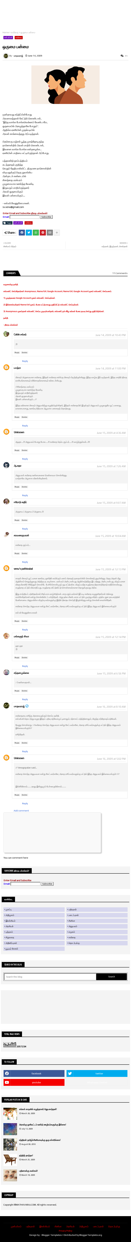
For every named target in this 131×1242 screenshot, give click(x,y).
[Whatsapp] (36, 232)
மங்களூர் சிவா (21, 636)
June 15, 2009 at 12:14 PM (110, 637)
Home (6, 32)
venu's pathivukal (23, 568)
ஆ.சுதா (17, 465)
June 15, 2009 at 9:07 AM (111, 502)
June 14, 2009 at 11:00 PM (110, 368)
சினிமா (72, 921)
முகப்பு (9, 909)
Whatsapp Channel (97, 1082)
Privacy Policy (65, 1230)
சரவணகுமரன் (21, 535)
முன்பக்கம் (16, 1226)
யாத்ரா (17, 367)
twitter (99, 1073)
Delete (24, 352)
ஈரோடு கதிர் (20, 502)
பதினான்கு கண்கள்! (28, 1170)
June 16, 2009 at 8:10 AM (111, 706)
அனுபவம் (73, 926)
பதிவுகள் (73, 909)
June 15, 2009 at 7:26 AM (111, 466)
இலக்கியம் (10, 921)
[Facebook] (22, 232)
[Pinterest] (43, 232)
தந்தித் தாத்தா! (26, 1155)
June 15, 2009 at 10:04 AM (110, 536)
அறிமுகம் (10, 915)
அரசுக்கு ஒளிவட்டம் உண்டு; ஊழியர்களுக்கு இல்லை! (42, 1124)
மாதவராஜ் (19, 706)
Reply (17, 352)
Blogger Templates (52, 1235)
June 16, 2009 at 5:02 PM (111, 758)
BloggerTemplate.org (90, 1235)
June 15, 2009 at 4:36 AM (111, 432)
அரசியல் (9, 926)
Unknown (19, 432)
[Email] (50, 232)
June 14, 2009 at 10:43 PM (110, 335)
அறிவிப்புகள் (11, 943)
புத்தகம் (9, 932)
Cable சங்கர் (20, 334)
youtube (36, 1082)
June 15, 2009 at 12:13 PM (110, 569)
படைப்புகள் (74, 915)
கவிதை (15, 32)
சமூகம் (72, 932)
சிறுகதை (10, 937)
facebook (36, 1073)
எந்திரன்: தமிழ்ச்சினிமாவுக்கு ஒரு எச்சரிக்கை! (40, 1140)
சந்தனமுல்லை (21, 672)
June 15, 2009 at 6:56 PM (111, 673)
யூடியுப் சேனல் (12, 948)
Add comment (21, 810)
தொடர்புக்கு (74, 943)
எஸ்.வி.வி (8, 37)
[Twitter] (29, 232)
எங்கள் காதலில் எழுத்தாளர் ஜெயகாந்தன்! (38, 1109)
